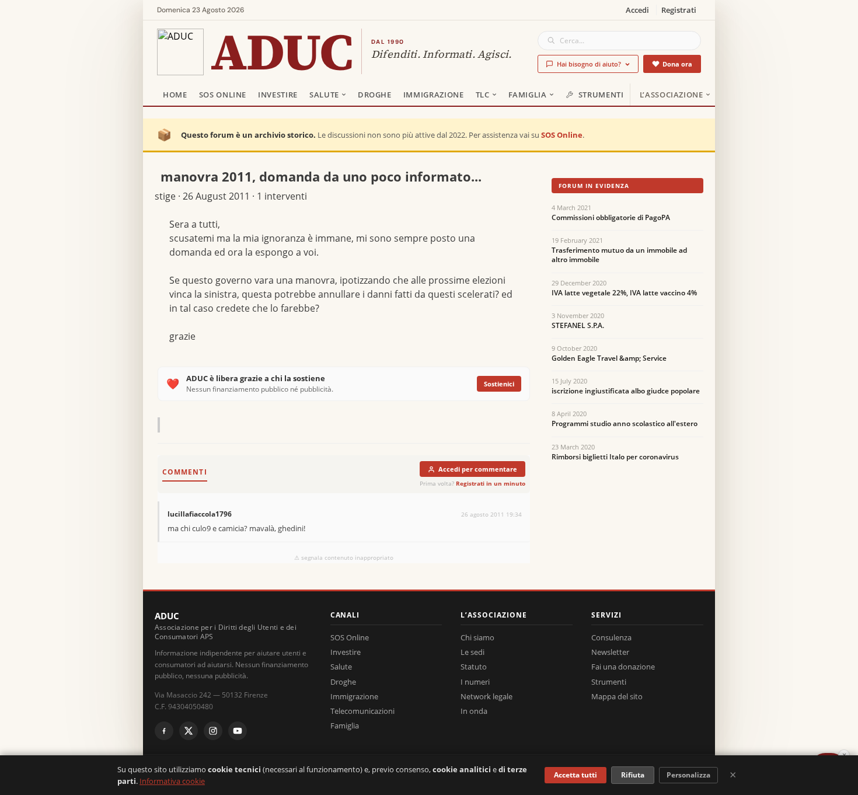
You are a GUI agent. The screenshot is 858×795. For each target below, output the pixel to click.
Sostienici (499, 383)
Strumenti (601, 94)
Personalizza (688, 775)
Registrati (678, 10)
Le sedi (472, 652)
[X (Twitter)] (188, 730)
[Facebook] (164, 730)
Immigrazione (433, 94)
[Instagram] (213, 730)
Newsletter (610, 652)
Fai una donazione (623, 666)
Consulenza (611, 637)
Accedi (637, 10)
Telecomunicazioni (362, 711)
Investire (278, 94)
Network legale (486, 696)
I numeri (475, 682)
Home (175, 94)
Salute (324, 94)
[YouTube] (237, 730)
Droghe (375, 94)
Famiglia (527, 94)
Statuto (474, 666)
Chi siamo (477, 637)
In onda (474, 711)
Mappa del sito (617, 696)
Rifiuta (632, 775)
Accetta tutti (575, 775)
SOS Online (223, 94)
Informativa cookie (172, 781)
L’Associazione (671, 94)
